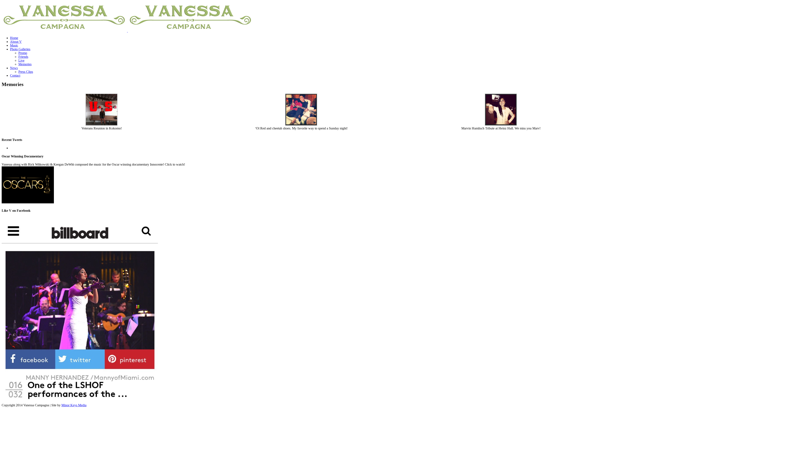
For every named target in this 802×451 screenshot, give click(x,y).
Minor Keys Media (73, 405)
